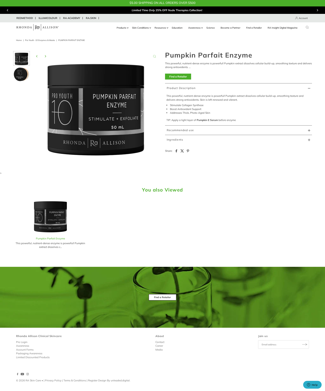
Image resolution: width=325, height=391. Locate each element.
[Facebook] (17, 374)
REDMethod (24, 18)
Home (19, 40)
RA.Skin (91, 18)
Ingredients (175, 139)
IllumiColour (48, 18)
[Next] (317, 10)
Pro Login (21, 342)
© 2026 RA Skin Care (28, 380)
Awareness (194, 27)
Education (177, 27)
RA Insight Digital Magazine (283, 27)
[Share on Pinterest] (187, 150)
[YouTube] (22, 374)
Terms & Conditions (74, 380)
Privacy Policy (53, 380)
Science (210, 27)
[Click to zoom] (154, 56)
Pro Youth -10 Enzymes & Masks (40, 40)
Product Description (181, 88)
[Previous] (7, 10)
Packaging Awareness (29, 353)
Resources (160, 27)
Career (159, 345)
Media (159, 349)
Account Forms (25, 349)
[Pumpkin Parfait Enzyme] (50, 216)
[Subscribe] (304, 344)
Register (93, 380)
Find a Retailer (254, 27)
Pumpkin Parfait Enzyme (50, 238)
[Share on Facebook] (176, 150)
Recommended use (180, 130)
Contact (159, 342)
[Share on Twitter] (182, 150)
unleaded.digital (120, 380)
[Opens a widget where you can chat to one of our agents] (312, 385)
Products (121, 27)
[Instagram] (27, 374)
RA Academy (71, 18)
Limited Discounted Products (33, 357)
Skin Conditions (140, 27)
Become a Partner (230, 27)
